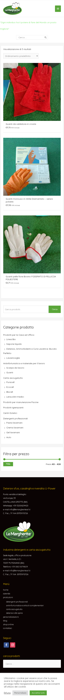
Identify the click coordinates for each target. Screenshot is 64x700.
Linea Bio (11, 339)
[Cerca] (45, 37)
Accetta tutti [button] (38, 692)
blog (5, 620)
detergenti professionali (17, 601)
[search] (32, 37)
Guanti (9, 372)
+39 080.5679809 (19, 566)
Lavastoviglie (13, 357)
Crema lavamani (14, 427)
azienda (6, 593)
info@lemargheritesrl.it (19, 570)
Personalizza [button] (20, 693)
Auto (8, 437)
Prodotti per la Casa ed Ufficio (18, 334)
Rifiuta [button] (7, 693)
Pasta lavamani (14, 422)
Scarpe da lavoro (15, 367)
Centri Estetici (10, 413)
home (5, 590)
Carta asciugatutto (13, 378)
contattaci (7, 628)
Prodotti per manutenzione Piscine (20, 402)
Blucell (9, 391)
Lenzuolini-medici (15, 396)
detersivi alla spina (14, 613)
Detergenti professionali (15, 418)
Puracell (10, 382)
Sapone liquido (14, 344)
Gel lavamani (13, 432)
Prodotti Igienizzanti (13, 407)
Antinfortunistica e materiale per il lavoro (24, 363)
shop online (8, 624)
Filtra (8, 464)
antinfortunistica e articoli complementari (25, 605)
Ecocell (10, 387)
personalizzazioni (11, 617)
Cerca (54, 309)
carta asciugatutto (14, 609)
